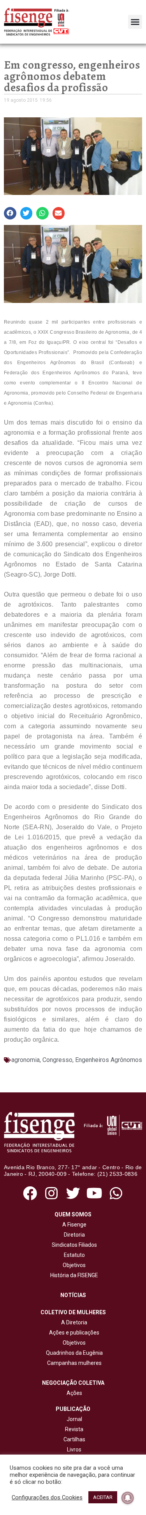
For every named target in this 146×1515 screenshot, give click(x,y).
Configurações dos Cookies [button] (47, 1497)
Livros (74, 1449)
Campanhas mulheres (73, 1363)
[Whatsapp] (115, 1193)
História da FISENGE (73, 1275)
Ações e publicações (73, 1332)
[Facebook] (30, 1193)
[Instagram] (51, 1193)
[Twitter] (73, 1193)
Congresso (57, 1060)
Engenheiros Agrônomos (108, 1060)
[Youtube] (94, 1193)
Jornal (74, 1419)
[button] (135, 22)
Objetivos (73, 1265)
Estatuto (73, 1255)
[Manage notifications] (127, 1498)
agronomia (25, 1060)
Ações (73, 1393)
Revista (74, 1429)
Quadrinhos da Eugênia (73, 1353)
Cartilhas (74, 1439)
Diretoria (73, 1235)
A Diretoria (73, 1322)
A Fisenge (73, 1224)
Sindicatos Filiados (73, 1245)
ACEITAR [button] (103, 1497)
